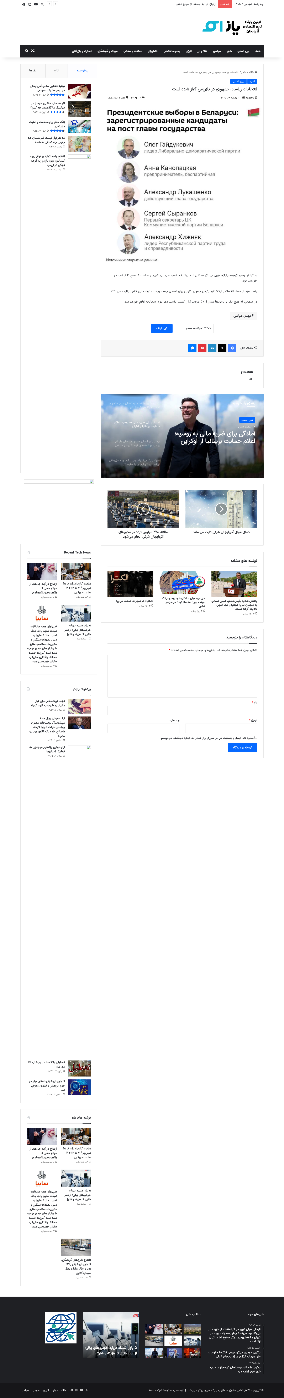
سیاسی (217, 51)
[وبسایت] (250, 379)
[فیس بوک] (232, 348)
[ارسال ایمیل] (243, 98)
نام (254, 703)
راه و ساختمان (172, 51)
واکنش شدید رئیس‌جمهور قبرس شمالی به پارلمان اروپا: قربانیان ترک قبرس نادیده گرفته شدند (234, 605)
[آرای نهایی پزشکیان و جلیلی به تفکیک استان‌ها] (79, 901)
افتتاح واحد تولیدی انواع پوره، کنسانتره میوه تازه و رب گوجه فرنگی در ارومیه (47, 160)
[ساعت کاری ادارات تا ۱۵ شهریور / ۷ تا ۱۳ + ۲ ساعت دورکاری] (76, 571)
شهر (229, 51)
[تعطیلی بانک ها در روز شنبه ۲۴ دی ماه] (79, 1068)
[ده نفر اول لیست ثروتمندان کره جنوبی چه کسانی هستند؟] (79, 144)
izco (151, 1390)
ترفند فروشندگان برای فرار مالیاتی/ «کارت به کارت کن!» (48, 703)
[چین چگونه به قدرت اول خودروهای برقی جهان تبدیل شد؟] (192, 1353)
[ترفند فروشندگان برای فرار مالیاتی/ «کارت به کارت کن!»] (79, 706)
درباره (55, 1390)
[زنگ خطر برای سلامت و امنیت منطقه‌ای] (79, 126)
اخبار (244, 72)
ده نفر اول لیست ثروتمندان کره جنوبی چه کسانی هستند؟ (46, 140)
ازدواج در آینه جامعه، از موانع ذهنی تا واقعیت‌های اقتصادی (182, 4)
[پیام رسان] (192, 348)
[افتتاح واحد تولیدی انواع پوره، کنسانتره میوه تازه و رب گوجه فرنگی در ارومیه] (79, 311)
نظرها (33, 70)
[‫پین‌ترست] (202, 348)
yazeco (250, 98)
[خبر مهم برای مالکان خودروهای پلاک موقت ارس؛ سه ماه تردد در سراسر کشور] (182, 582)
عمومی (36, 1390)
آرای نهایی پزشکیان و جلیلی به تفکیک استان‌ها (47, 749)
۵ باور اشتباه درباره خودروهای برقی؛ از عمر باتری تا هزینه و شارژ (78, 630)
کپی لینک (161, 328)
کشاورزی (153, 51)
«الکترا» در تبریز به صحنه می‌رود (134, 601)
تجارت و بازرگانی (82, 51)
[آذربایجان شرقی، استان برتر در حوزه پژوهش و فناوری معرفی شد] (79, 1087)
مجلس (25, 1390)
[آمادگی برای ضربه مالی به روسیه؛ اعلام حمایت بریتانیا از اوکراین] (154, 1353)
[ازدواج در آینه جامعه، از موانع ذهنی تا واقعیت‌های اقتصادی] (42, 571)
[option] (182, 436)
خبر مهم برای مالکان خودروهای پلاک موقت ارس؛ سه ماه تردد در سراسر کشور (183, 602)
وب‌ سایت (174, 720)
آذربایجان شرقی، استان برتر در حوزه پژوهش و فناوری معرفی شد (47, 1085)
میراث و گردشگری (108, 51)
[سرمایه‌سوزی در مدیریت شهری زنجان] (192, 1329)
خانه (258, 51)
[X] (222, 348)
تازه (56, 70)
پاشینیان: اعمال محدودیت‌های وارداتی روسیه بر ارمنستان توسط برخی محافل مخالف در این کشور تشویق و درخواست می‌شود (213, 442)
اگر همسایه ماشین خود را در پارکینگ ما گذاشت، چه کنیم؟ (47, 105)
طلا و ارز (202, 51)
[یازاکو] (232, 27)
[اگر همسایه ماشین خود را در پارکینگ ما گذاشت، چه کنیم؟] (79, 109)
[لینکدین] (212, 348)
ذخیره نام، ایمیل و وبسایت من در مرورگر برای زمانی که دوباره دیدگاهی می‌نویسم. (207, 738)
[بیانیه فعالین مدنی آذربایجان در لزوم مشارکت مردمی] (79, 91)
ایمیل (253, 720)
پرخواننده (82, 70)
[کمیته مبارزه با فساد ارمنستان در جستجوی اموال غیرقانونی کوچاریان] (173, 1353)
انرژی (189, 51)
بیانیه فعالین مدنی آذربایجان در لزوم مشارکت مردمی (47, 88)
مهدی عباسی (242, 315)
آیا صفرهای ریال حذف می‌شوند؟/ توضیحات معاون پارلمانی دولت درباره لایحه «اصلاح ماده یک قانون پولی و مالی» (47, 727)
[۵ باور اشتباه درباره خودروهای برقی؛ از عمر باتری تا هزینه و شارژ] (76, 613)
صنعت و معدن (132, 51)
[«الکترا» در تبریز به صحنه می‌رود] (130, 584)
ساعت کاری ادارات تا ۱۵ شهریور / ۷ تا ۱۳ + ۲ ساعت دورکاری (77, 588)
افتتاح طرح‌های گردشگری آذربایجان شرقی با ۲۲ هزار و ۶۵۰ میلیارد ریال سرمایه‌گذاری (76, 1266)
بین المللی (243, 51)
